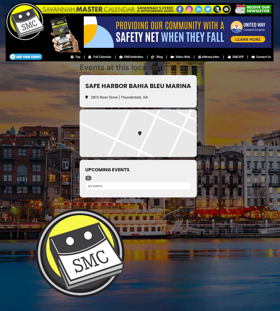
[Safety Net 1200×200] (177, 47)
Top (77, 57)
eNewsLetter (210, 57)
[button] (217, 12)
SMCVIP (237, 57)
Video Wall (182, 57)
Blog (158, 57)
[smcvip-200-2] (63, 51)
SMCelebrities (132, 57)
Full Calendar (101, 57)
